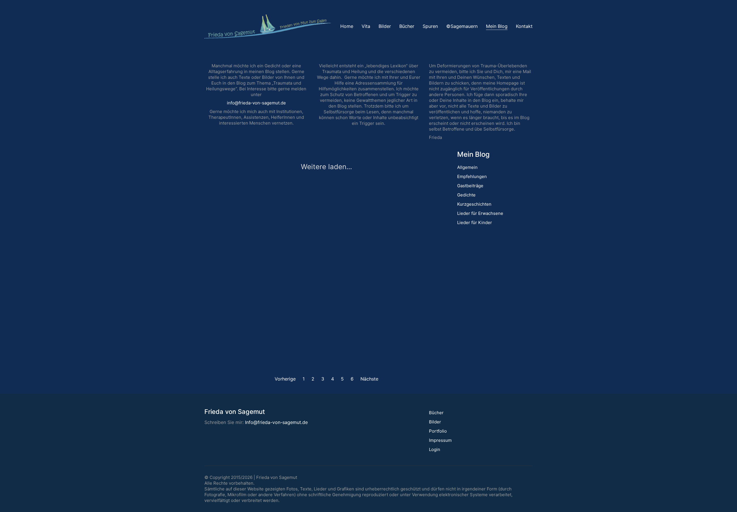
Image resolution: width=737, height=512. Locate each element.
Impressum (440, 440)
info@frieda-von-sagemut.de (256, 103)
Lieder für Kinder (474, 222)
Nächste (370, 379)
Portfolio (438, 431)
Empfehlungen (472, 176)
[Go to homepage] (267, 26)
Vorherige (284, 379)
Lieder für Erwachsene (480, 213)
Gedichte (466, 195)
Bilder (435, 422)
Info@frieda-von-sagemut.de (276, 422)
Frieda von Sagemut (276, 477)
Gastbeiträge (470, 185)
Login (434, 449)
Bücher (436, 412)
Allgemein (467, 167)
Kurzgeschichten (474, 204)
